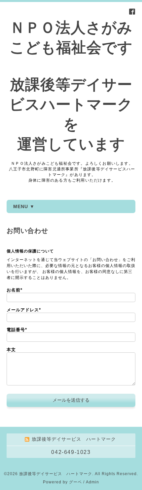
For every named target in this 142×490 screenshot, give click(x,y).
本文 (11, 349)
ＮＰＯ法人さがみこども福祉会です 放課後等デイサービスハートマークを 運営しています (71, 86)
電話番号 (17, 329)
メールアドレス (24, 309)
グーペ (75, 482)
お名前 (14, 290)
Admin (92, 482)
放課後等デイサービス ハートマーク (55, 473)
